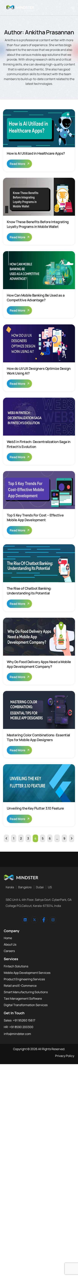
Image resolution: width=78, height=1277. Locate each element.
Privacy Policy (64, 1056)
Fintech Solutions (16, 966)
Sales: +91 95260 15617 (19, 1020)
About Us (10, 944)
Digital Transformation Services (26, 1005)
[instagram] (53, 919)
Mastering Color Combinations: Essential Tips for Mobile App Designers (38, 737)
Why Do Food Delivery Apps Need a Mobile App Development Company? (39, 664)
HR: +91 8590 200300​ (18, 1027)
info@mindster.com (17, 1034)
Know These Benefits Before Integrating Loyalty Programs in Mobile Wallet (38, 224)
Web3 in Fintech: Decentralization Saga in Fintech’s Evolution (38, 444)
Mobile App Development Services (27, 973)
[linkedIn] (25, 919)
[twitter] (34, 919)
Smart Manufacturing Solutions (26, 992)
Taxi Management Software (23, 998)
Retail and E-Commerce (20, 986)
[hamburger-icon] (72, 7)
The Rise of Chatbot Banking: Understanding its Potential (29, 590)
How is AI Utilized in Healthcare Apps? (36, 153)
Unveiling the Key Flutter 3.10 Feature (35, 808)
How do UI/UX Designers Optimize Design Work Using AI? (38, 370)
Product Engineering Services (24, 979)
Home (8, 938)
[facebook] (43, 919)
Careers (9, 951)
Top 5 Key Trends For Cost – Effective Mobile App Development (35, 517)
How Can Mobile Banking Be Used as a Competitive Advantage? (35, 297)
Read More (17, 163)
